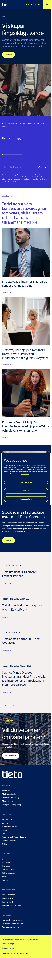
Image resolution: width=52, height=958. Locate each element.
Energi (5, 823)
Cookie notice (32, 940)
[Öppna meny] (45, 4)
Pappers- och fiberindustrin (14, 837)
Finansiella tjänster (10, 826)
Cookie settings (8, 943)
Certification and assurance (14, 924)
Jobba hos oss (8, 869)
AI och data (6, 790)
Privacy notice (7, 940)
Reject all (25, 491)
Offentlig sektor (9, 841)
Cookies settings (25, 499)
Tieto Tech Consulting (11, 905)
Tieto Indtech (8, 902)
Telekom (5, 844)
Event (4, 876)
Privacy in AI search (9, 179)
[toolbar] (25, 145)
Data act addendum (10, 927)
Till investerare (8, 873)
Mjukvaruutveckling (10, 797)
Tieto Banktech (8, 895)
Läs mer (8, 54)
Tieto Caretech (8, 898)
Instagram (24, 953)
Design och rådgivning (11, 805)
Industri (5, 833)
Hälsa (4, 830)
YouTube (14, 953)
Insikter (5, 880)
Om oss (5, 859)
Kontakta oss (34, 4)
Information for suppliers (12, 920)
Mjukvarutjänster (9, 794)
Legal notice (20, 940)
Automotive (7, 819)
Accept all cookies (25, 482)
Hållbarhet (6, 862)
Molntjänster (7, 801)
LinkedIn (5, 953)
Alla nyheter (10, 704)
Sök (25, 4)
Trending (6, 866)
